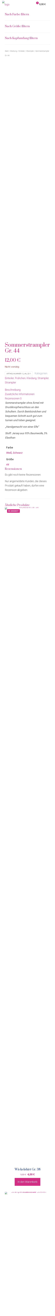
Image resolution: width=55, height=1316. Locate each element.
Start (7, 51)
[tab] (27, 390)
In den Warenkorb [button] (27, 1181)
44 (7, 464)
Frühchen (20, 378)
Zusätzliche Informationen (19, 394)
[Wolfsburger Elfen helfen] (6, 4)
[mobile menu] (51, 4)
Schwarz (18, 452)
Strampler (43, 378)
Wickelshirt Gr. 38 (27, 1169)
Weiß (9, 452)
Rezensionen (13, 398)
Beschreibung (13, 389)
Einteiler (9, 378)
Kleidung (32, 378)
